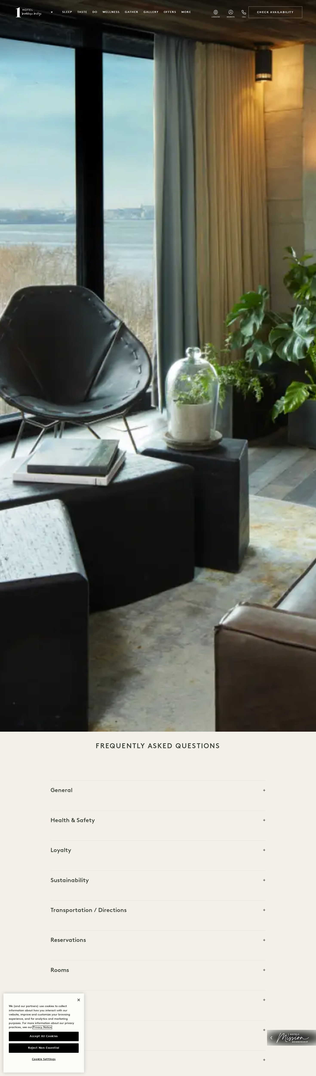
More (186, 12)
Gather (131, 12)
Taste (82, 12)
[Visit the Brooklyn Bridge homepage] (29, 12)
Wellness (111, 12)
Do (94, 12)
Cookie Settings (44, 1059)
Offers (170, 12)
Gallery (151, 12)
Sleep (67, 12)
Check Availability (275, 12)
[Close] (78, 1000)
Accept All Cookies (44, 1036)
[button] (51, 12)
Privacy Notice (42, 1027)
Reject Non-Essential (43, 1048)
